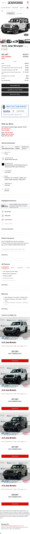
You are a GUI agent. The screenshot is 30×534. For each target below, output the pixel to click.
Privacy (18, 525)
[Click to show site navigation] (27, 8)
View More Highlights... (7, 229)
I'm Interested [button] (15, 86)
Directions (15, 7)
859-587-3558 (9, 136)
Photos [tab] (10, 13)
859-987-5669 (9, 132)
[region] (15, 73)
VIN (13, 111)
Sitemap (15, 525)
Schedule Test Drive (15, 90)
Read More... (4, 254)
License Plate (20, 111)
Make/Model (6, 111)
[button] (5, 8)
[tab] (5, 268)
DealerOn (11, 525)
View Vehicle (15, 360)
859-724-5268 (10, 134)
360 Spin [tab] (19, 13)
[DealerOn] (5, 524)
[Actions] (27, 46)
